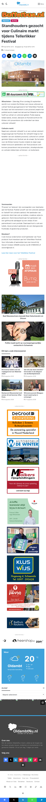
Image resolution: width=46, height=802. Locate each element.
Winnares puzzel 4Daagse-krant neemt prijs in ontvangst (34, 395)
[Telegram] (29, 56)
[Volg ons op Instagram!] (43, 702)
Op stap (14, 20)
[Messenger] (19, 56)
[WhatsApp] (24, 56)
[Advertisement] (23, 179)
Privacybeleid (34, 778)
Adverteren (17, 778)
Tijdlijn (9, 778)
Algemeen (6, 20)
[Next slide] (43, 641)
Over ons (25, 778)
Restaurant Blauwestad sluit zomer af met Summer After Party (12, 395)
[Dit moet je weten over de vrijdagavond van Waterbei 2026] (12, 362)
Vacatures (29, 781)
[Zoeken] (3, 4)
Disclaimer (21, 781)
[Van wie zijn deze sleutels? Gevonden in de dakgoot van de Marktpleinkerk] (34, 362)
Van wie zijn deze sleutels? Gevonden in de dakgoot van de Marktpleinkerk (33, 372)
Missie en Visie (11, 781)
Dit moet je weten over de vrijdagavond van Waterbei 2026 (11, 372)
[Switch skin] (6, 4)
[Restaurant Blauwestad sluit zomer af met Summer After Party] (12, 385)
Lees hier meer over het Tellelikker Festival (18, 253)
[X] (9, 56)
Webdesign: (27, 775)
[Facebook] (4, 56)
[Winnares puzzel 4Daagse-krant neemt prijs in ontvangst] (34, 385)
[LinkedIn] (14, 56)
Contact (37, 781)
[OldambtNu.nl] (22, 3)
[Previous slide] (3, 641)
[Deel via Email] (35, 56)
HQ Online (34, 775)
